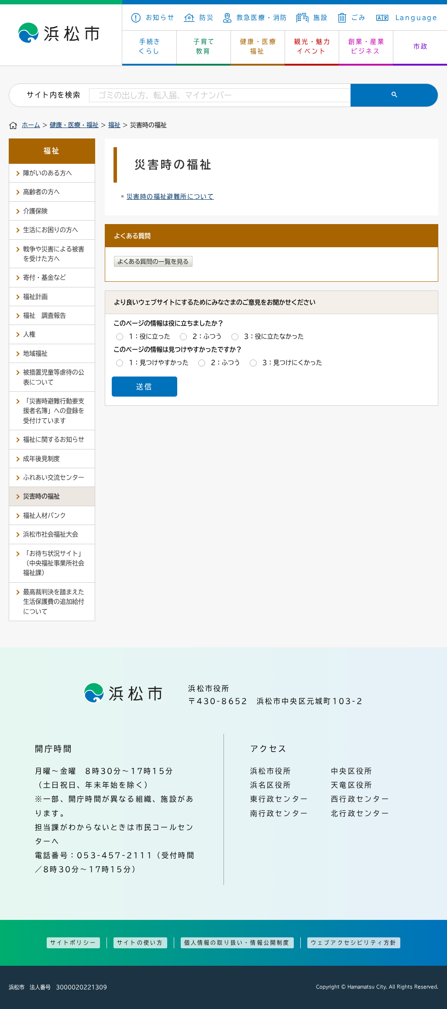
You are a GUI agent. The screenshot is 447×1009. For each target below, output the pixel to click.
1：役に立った (149, 336)
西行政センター (360, 798)
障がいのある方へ (47, 173)
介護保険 (35, 211)
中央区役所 (352, 770)
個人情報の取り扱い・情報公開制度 (237, 942)
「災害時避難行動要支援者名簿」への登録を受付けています (53, 411)
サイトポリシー (73, 942)
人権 (29, 334)
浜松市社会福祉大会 (50, 534)
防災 (206, 17)
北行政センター (360, 813)
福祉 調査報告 (44, 315)
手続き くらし (150, 46)
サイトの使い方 (140, 942)
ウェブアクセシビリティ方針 (354, 942)
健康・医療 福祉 (258, 46)
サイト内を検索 (53, 94)
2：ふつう (207, 336)
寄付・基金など (44, 277)
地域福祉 (35, 353)
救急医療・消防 (262, 17)
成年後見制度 (41, 459)
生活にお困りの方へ (50, 230)
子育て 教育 (204, 46)
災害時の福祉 (41, 496)
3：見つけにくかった (292, 362)
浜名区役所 (271, 784)
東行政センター (279, 798)
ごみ (358, 17)
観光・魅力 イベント (312, 46)
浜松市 (61, 35)
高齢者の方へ (41, 192)
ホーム (31, 125)
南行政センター (279, 813)
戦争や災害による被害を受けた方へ (53, 254)
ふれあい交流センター (53, 477)
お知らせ (160, 17)
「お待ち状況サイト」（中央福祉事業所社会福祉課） (53, 563)
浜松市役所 (271, 770)
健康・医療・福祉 (74, 125)
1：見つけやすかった (159, 362)
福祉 (114, 125)
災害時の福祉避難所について (170, 197)
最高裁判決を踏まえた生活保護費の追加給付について (53, 602)
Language (416, 17)
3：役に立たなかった (274, 336)
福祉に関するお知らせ (53, 439)
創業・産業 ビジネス (366, 46)
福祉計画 (35, 297)
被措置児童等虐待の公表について (53, 377)
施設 (320, 17)
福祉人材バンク (44, 515)
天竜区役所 (352, 784)
